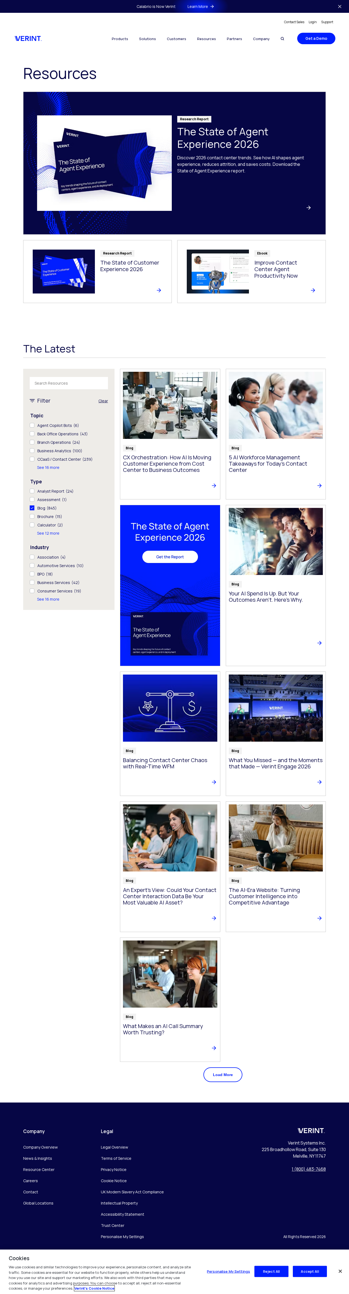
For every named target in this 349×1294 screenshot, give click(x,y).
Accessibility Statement (122, 1214)
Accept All (310, 1271)
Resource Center (39, 1169)
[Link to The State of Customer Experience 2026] (97, 271)
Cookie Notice (114, 1180)
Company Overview (40, 1147)
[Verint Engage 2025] (170, 585)
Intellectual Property (119, 1203)
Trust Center (112, 1225)
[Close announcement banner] (340, 6)
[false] (340, 1271)
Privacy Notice (114, 1169)
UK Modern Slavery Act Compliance (132, 1191)
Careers (30, 1180)
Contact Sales (294, 22)
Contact (30, 1191)
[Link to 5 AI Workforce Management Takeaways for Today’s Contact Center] (276, 434)
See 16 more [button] (48, 467)
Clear (103, 400)
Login (313, 22)
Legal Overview (114, 1147)
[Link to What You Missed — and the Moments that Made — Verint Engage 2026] (276, 734)
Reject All (271, 1271)
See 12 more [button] (48, 533)
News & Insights (37, 1158)
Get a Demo (316, 38)
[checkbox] (69, 425)
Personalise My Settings (122, 1237)
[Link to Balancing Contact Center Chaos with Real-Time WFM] (170, 734)
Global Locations (38, 1203)
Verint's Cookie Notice (94, 1288)
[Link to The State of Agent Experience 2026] (174, 163)
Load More (223, 1075)
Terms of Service (116, 1158)
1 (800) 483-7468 (309, 1169)
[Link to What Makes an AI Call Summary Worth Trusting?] (170, 1000)
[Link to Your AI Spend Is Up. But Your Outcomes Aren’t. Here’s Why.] (276, 585)
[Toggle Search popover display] (282, 38)
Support (327, 22)
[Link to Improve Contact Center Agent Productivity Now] (251, 271)
